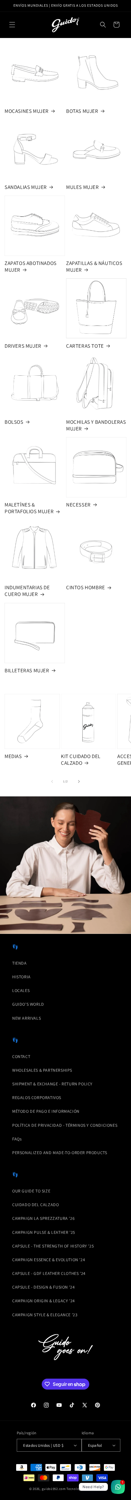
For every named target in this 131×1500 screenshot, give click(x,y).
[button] (12, 24)
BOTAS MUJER (82, 111)
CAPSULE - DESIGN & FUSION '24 (43, 1287)
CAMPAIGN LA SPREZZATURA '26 (43, 1218)
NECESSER (78, 504)
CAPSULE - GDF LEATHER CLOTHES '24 (49, 1273)
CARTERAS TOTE (85, 346)
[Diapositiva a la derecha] (79, 781)
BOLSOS (14, 422)
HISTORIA (21, 977)
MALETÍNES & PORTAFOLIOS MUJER (29, 508)
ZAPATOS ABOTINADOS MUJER (31, 266)
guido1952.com (54, 1489)
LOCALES (21, 990)
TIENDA (19, 963)
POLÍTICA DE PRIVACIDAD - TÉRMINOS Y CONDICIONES (64, 1125)
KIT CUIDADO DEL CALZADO (81, 759)
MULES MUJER (82, 187)
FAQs (17, 1139)
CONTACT (21, 1056)
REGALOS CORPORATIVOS (36, 1097)
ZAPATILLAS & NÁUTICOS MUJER (94, 266)
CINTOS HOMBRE (85, 587)
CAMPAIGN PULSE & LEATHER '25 (43, 1232)
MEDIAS (13, 756)
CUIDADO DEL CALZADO (35, 1204)
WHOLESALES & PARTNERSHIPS (42, 1070)
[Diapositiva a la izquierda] (52, 781)
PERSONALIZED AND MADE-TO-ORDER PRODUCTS (59, 1152)
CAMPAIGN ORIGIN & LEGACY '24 (43, 1300)
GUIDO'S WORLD (28, 1004)
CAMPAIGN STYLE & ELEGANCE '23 (44, 1314)
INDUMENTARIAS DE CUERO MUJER (27, 590)
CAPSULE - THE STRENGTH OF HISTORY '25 (53, 1246)
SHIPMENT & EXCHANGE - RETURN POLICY (52, 1084)
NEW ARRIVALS (26, 1018)
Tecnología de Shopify (84, 1489)
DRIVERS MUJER (23, 346)
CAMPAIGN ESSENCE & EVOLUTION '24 (48, 1259)
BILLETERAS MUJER (27, 670)
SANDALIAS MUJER (26, 187)
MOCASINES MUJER (27, 111)
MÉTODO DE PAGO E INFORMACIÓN (46, 1111)
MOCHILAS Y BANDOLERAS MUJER (96, 425)
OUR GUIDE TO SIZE (31, 1191)
